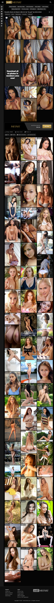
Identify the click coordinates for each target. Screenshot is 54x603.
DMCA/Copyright (21, 595)
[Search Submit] (50, 2)
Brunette (25, 14)
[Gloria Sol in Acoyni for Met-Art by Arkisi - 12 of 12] (29, 110)
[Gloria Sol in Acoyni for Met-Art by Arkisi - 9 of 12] (13, 98)
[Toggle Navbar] (2, 2)
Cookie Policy (20, 594)
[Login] (1, 19)
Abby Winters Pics (41, 9)
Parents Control (8, 594)
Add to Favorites (22, 134)
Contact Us (7, 591)
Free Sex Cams (25, 9)
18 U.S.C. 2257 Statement (22, 597)
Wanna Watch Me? (16, 9)
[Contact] (1, 26)
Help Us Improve (9, 592)
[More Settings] (52, 12)
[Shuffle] (49, 12)
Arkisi (12, 14)
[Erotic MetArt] (14, 2)
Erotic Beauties (29, 6)
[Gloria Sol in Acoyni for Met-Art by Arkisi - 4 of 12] (13, 51)
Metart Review (12, 6)
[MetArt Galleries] (1, 7)
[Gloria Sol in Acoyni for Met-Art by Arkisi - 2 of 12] (29, 27)
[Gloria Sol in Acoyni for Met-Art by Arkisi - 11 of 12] (45, 98)
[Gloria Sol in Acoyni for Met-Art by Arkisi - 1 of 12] (13, 27)
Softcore (30, 14)
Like (8, 134)
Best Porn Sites (21, 6)
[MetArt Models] (1, 11)
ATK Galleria (33, 9)
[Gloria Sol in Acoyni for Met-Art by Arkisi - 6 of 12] (45, 51)
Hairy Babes (37, 6)
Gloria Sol (7, 14)
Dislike (13, 134)
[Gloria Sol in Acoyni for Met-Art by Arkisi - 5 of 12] (29, 51)
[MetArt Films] (1, 9)
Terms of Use (20, 591)
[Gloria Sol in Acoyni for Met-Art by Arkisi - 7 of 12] (29, 74)
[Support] (1, 23)
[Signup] (1, 21)
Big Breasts (18, 14)
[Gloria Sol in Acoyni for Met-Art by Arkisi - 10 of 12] (29, 92)
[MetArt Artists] (1, 14)
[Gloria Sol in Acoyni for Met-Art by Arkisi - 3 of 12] (45, 33)
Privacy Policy (20, 592)
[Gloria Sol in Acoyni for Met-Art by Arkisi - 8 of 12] (45, 74)
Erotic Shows (45, 6)
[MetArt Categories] (1, 16)
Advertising (7, 595)
